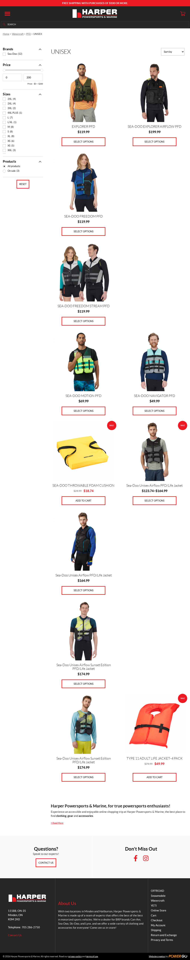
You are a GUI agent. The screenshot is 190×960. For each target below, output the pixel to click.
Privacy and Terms (162, 939)
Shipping (156, 930)
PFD (28, 34)
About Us (67, 903)
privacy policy (75, 956)
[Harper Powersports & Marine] (95, 13)
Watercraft (18, 34)
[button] (7, 13)
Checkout (157, 920)
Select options (84, 141)
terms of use (92, 956)
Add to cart (83, 500)
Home (6, 34)
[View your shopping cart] (182, 13)
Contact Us (45, 862)
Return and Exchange (164, 935)
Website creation (157, 956)
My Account (158, 925)
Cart (153, 915)
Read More (57, 823)
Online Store (158, 910)
